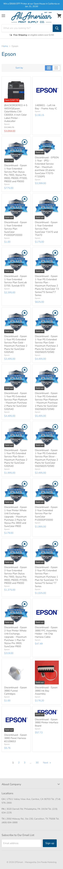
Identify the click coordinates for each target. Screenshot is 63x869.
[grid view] (48, 68)
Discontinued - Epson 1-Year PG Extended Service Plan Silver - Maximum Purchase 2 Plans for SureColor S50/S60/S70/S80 (46, 458)
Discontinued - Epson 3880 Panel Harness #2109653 (15, 738)
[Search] (57, 28)
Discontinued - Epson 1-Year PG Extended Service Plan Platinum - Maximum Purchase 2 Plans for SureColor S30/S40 (15, 401)
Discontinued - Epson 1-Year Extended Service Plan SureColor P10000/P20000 (15, 229)
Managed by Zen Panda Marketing (41, 862)
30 (37, 762)
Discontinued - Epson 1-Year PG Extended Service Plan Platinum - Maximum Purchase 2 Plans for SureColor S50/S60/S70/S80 (46, 401)
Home (5, 46)
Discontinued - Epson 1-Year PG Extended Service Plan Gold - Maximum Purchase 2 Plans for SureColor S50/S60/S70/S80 (46, 344)
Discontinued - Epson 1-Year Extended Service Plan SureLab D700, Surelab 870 (15, 281)
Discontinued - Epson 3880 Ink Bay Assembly (46, 690)
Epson (7, 124)
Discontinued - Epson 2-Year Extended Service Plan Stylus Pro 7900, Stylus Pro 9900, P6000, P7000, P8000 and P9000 (15, 575)
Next (46, 762)
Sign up (49, 843)
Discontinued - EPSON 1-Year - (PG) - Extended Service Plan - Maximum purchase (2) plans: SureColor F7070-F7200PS (47, 167)
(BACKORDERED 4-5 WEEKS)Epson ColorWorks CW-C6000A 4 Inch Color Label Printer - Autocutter (15, 113)
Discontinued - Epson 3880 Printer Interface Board (46, 722)
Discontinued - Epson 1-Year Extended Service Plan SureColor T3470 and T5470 (46, 229)
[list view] (56, 68)
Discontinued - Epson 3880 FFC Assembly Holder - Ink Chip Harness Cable (46, 632)
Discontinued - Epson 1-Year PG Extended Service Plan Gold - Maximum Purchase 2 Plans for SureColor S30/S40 (15, 344)
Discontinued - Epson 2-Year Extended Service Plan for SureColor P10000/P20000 (46, 513)
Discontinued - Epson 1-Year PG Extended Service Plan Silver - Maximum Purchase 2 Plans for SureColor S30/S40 (15, 458)
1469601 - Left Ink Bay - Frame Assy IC (46, 107)
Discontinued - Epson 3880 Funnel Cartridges (15, 690)
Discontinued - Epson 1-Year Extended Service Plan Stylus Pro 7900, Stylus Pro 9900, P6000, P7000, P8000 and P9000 (15, 173)
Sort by (19, 68)
